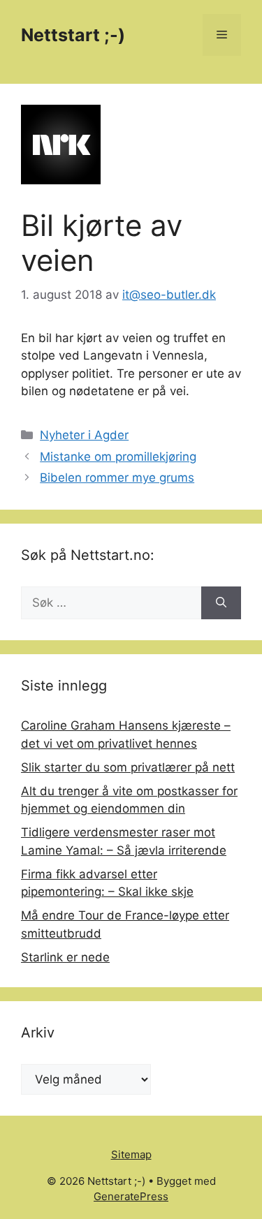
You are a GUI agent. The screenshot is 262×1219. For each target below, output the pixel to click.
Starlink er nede (65, 957)
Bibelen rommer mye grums (117, 478)
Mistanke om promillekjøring (118, 457)
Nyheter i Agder (84, 435)
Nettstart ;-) (73, 34)
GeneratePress (131, 1196)
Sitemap (131, 1154)
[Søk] (221, 603)
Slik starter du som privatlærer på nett (128, 767)
